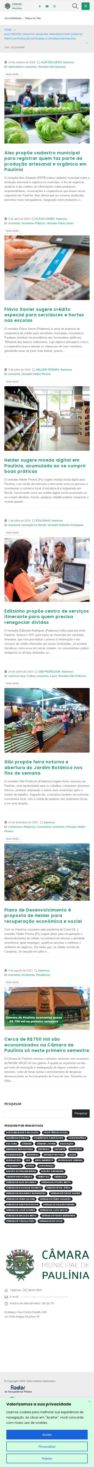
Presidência (43, 974)
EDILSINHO (43, 520)
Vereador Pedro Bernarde (58, 1215)
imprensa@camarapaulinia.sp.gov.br (44, 1297)
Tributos (43, 1176)
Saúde (30, 1165)
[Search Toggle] (75, 6)
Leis (28, 1160)
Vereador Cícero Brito (56, 1182)
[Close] (89, 1401)
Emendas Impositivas (19, 1149)
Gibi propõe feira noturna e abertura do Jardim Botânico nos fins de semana (43, 767)
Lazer (53, 676)
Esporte (59, 1149)
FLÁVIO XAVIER (45, 218)
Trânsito (60, 1176)
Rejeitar (47, 1458)
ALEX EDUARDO (51, 62)
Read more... (13, 74)
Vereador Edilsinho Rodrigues (66, 525)
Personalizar (47, 1446)
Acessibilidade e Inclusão (22, 1132)
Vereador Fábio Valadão (55, 1199)
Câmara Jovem (46, 1143)
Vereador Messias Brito (21, 1215)
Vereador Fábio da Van (20, 1199)
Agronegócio (16, 66)
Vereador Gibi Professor (72, 676)
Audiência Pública (17, 1138)
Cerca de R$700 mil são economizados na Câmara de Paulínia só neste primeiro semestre (46, 1044)
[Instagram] (54, 6)
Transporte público (19, 1176)
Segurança (46, 1165)
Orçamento (28, 974)
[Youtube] (47, 6)
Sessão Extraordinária (21, 1171)
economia (31, 66)
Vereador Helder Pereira (35, 374)
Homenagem (14, 1154)
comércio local (17, 676)
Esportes (76, 1149)
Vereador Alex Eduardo (52, 66)
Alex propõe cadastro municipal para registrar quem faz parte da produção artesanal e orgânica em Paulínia (45, 161)
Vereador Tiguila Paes (20, 1221)
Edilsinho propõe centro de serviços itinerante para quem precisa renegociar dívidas (46, 616)
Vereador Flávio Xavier (60, 223)
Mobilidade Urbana (70, 1160)
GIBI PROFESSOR (49, 671)
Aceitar (47, 1434)
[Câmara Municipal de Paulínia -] (13, 6)
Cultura (31, 676)
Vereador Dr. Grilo (58, 1187)
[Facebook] (40, 6)
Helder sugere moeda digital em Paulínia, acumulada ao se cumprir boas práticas (45, 465)
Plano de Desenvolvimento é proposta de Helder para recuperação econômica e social (43, 915)
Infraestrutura (54, 1154)
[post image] (47, 111)
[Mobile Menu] (86, 6)
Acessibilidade (13, 18)
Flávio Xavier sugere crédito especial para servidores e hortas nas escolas (44, 315)
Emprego (44, 1149)
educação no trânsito (33, 525)
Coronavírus (44, 826)
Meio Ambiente (44, 1160)
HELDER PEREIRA (47, 369)
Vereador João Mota (53, 1210)
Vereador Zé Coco (51, 1221)
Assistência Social (56, 1132)
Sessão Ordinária (52, 1171)
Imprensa (68, 62)
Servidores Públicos (33, 223)
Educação (66, 1143)
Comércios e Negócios (21, 826)
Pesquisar (12, 1104)
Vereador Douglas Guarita (23, 1187)
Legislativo (13, 1160)
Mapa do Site (33, 18)
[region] (47, 1432)
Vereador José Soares (20, 1210)
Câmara (27, 1143)
